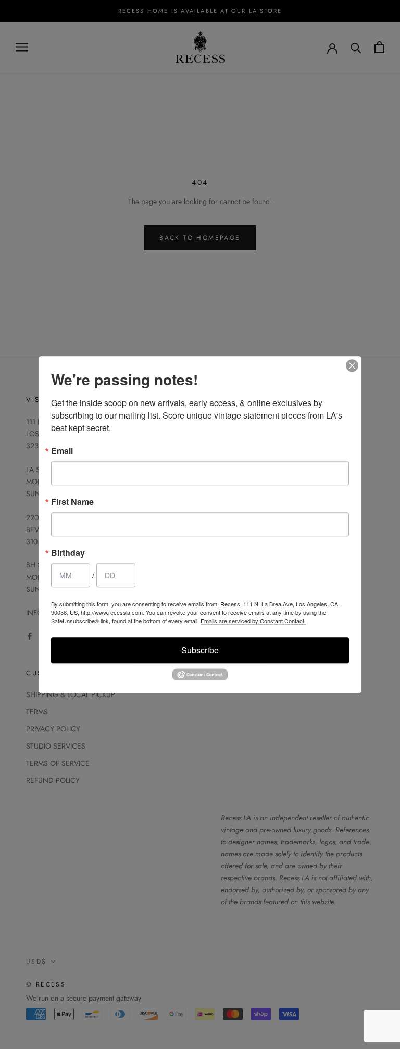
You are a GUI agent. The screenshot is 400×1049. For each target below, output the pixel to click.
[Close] (352, 365)
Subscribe (200, 650)
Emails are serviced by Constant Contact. (253, 620)
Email (62, 451)
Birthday (68, 553)
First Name (72, 502)
